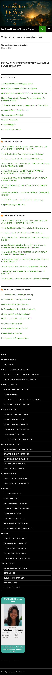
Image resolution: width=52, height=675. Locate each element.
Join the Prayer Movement (15, 568)
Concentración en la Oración (14, 45)
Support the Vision (12, 588)
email (4, 649)
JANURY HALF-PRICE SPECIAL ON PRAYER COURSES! (24, 266)
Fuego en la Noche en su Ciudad (14, 328)
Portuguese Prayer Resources (17, 558)
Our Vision (8, 365)
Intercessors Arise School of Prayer (20, 380)
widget (12, 651)
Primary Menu (49, 29)
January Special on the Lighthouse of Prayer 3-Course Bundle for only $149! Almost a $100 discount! (23, 246)
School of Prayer (9, 385)
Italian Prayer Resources (15, 543)
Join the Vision (7, 563)
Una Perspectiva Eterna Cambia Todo (16, 319)
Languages (6, 533)
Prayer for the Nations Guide (16, 508)
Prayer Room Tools (12, 513)
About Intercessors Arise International (21, 375)
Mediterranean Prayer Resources (18, 528)
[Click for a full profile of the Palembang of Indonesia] (13, 615)
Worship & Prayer (8, 474)
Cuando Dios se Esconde (11, 333)
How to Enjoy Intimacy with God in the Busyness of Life (24, 93)
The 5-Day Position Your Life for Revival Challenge (22, 154)
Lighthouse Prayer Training (16, 459)
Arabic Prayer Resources (15, 548)
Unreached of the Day (13, 647)
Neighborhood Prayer (14, 469)
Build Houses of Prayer (14, 578)
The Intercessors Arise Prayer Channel (17, 83)
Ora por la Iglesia (8, 124)
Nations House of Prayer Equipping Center (20, 29)
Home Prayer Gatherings (14, 464)
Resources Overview (13, 494)
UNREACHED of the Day (13, 600)
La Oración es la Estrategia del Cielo (16, 299)
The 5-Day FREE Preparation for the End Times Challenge (25, 278)
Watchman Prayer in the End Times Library (22, 399)
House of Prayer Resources (16, 424)
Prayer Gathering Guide (14, 434)
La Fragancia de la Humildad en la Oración (18, 309)
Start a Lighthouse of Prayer (16, 454)
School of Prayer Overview (16, 389)
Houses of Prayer (8, 409)
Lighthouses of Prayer (11, 444)
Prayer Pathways (8, 360)
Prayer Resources (11, 499)
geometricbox (14, 661)
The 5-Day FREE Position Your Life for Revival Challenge (24, 228)
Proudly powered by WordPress (12, 672)
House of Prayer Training (15, 419)
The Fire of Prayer (13, 141)
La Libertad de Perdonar (11, 129)
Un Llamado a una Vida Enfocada (14, 304)
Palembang (7, 630)
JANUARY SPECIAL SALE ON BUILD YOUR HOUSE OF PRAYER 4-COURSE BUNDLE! (24, 253)
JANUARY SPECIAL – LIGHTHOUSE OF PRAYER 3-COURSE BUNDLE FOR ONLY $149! (22, 172)
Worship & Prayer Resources (16, 484)
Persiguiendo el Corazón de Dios (14, 338)
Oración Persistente (9, 120)
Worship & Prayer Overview (16, 479)
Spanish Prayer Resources (15, 538)
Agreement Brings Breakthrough (14, 110)
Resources (6, 489)
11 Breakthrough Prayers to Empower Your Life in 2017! (24, 105)
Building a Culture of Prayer (16, 429)
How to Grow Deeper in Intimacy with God (19, 88)
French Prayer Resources (15, 553)
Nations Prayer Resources (15, 504)
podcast (19, 649)
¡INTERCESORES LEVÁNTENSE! (17, 289)
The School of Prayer (15, 215)
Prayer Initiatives (11, 583)
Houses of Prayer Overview (16, 414)
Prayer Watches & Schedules (16, 523)
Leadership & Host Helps (14, 518)
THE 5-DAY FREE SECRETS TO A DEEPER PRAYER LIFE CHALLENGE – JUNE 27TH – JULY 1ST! (24, 148)
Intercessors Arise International (15, 370)
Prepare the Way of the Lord (13, 204)
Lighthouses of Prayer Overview (18, 449)
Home (3, 355)
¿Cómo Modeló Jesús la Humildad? (15, 314)
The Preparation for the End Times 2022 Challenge (22, 159)
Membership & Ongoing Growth (18, 404)
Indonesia (19, 630)
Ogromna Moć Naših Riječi (12, 115)
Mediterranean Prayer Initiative (18, 439)
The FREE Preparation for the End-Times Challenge (22, 200)
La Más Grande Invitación (11, 323)
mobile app (11, 649)
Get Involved (9, 573)
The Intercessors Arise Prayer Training (17, 294)
